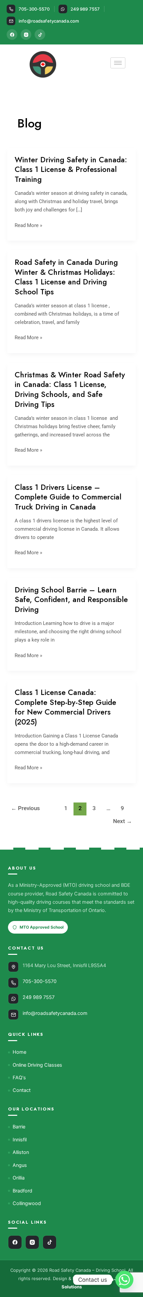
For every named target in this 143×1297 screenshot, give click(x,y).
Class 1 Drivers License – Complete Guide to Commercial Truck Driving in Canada (68, 497)
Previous (25, 808)
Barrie (19, 1127)
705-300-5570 (34, 9)
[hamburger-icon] (117, 62)
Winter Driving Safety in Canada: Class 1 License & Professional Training (71, 169)
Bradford (22, 1191)
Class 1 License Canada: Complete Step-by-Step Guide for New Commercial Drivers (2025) (65, 707)
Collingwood (27, 1203)
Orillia (19, 1178)
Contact (22, 1090)
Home (19, 1052)
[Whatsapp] (124, 1280)
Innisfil (20, 1140)
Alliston (21, 1152)
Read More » (28, 225)
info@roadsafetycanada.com (49, 21)
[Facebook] (12, 34)
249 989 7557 (85, 9)
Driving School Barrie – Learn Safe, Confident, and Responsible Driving (71, 599)
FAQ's (19, 1078)
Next (122, 821)
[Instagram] (26, 34)
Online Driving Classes (37, 1065)
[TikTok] (40, 34)
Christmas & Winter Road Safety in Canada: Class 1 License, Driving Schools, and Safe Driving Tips (70, 389)
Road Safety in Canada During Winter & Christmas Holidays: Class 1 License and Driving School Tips (66, 277)
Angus (20, 1165)
